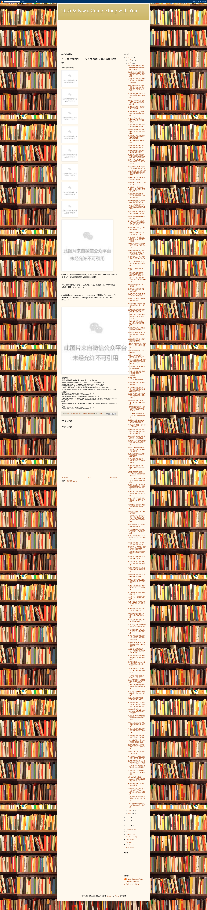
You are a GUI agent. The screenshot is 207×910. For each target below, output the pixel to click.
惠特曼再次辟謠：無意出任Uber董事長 (136, 108)
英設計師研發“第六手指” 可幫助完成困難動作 (136, 421)
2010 (128, 820)
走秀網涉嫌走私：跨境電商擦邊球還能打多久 (136, 543)
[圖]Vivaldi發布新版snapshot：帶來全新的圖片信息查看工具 (136, 779)
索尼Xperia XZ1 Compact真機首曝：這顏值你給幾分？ (136, 693)
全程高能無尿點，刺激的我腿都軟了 (136, 383)
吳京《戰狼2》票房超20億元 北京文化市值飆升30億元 (136, 604)
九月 (130, 63)
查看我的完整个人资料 (131, 884)
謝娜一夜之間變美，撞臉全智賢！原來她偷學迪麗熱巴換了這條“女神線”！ (136, 88)
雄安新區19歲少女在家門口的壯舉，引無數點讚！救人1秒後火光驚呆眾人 (136, 791)
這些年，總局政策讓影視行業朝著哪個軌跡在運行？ (136, 724)
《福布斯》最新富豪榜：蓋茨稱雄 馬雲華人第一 (136, 274)
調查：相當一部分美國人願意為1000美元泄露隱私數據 (136, 239)
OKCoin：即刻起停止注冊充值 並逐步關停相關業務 (136, 263)
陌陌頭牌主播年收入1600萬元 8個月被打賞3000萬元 (136, 615)
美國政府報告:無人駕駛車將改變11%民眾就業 (136, 437)
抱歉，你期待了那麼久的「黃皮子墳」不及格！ (136, 213)
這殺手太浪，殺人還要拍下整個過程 (136, 752)
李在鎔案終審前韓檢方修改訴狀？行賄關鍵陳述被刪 (136, 657)
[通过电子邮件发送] (107, 414)
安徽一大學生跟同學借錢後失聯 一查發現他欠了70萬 (136, 500)
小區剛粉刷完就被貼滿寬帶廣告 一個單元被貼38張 (136, 686)
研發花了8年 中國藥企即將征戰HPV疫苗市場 (137, 548)
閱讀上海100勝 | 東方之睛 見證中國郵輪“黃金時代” (136, 334)
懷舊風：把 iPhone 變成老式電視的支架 (136, 299)
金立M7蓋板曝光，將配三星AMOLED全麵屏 (136, 681)
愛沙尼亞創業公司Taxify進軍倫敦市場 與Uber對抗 (136, 762)
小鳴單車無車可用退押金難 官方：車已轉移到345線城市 (136, 80)
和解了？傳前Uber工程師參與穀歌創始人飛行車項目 (136, 581)
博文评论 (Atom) (71, 481)
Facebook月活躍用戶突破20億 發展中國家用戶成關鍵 (136, 207)
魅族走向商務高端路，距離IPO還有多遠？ (136, 621)
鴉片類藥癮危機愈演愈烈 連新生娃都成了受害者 (136, 736)
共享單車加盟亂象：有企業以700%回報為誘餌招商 (136, 467)
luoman (109, 896)
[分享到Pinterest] (115, 414)
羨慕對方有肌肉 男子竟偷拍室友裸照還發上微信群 (136, 487)
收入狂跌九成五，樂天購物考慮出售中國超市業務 (136, 631)
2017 (128, 58)
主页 (89, 477)
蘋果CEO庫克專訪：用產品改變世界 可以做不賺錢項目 (136, 162)
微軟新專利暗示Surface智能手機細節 (136, 229)
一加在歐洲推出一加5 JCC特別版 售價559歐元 (136, 741)
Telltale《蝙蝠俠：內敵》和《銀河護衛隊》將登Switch (136, 670)
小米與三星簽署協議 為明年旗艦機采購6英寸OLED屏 (136, 373)
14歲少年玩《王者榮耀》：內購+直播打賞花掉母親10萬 (136, 279)
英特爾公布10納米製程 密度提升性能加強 (136, 179)
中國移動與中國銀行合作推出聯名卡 (136, 285)
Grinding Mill (130, 845)
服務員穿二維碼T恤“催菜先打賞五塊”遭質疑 (136, 295)
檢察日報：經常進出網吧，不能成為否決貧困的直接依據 (136, 651)
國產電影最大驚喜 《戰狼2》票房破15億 (136, 367)
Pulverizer (129, 842)
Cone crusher (130, 839)
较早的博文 (113, 477)
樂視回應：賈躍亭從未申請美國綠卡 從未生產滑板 (136, 95)
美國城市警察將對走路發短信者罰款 (136, 455)
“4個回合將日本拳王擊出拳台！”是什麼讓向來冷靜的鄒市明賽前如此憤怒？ (136, 519)
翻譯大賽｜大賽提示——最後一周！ (136, 183)
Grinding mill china (132, 837)
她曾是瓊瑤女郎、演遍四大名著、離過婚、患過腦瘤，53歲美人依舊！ (136, 704)
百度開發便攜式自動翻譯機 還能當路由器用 (136, 151)
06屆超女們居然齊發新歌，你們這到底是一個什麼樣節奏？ (136, 195)
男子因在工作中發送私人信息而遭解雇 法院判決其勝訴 (136, 461)
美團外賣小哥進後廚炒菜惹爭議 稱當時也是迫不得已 (136, 493)
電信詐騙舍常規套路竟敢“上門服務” (136, 290)
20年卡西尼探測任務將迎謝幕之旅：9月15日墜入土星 (136, 531)
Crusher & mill (130, 834)
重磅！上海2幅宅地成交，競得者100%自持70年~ (136, 356)
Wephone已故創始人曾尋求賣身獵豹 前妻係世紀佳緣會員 (136, 362)
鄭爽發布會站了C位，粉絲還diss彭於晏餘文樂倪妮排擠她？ (136, 644)
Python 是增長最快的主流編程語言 (136, 217)
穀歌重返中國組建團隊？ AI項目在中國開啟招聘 (136, 156)
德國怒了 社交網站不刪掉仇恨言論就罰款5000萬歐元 (136, 396)
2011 (128, 817)
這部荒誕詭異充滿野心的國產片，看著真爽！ (136, 311)
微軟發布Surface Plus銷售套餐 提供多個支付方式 (136, 258)
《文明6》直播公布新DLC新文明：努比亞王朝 (136, 676)
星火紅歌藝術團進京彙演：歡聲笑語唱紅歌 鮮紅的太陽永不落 (136, 389)
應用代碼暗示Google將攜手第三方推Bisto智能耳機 (136, 113)
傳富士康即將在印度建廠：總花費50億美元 (135, 699)
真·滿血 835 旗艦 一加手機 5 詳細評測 (136, 426)
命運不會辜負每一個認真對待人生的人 (136, 785)
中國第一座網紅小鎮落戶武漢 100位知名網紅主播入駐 (136, 102)
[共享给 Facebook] (113, 414)
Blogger (117, 896)
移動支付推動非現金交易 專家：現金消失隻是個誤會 (136, 131)
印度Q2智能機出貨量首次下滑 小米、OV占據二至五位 (136, 798)
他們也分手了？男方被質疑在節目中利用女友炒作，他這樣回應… (136, 431)
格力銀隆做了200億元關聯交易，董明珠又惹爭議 (136, 757)
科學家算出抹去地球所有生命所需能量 (136, 137)
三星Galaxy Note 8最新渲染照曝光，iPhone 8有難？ (137, 625)
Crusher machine (131, 832)
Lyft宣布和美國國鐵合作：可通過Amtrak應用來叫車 (136, 805)
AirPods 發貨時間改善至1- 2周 (136, 142)
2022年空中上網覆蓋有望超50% (136, 598)
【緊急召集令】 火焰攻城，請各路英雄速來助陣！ (136, 323)
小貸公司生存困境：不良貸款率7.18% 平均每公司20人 (136, 120)
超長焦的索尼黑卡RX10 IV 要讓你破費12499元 (136, 575)
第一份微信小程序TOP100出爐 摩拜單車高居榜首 (136, 167)
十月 (130, 60)
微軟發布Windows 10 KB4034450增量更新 (135, 379)
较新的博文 (66, 477)
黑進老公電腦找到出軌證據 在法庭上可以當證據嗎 (136, 587)
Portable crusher (131, 829)
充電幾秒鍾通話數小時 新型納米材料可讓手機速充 (136, 570)
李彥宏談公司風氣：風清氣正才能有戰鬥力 (136, 340)
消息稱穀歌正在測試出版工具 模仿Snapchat (136, 609)
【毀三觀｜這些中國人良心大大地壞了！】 (136, 233)
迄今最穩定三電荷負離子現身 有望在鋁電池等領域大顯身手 (136, 189)
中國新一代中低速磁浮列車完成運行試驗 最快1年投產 (136, 316)
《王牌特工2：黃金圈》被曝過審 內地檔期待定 (136, 767)
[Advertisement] (103, 35)
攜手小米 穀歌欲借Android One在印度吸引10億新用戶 (136, 537)
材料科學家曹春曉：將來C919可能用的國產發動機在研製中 (136, 67)
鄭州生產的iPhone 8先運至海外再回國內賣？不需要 (136, 305)
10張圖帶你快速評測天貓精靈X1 (136, 553)
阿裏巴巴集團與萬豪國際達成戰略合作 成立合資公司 (136, 731)
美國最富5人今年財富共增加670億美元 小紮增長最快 (136, 717)
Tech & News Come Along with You (99, 10)
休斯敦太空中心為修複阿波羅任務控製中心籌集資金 (136, 74)
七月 (130, 814)
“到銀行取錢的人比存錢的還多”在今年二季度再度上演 (136, 245)
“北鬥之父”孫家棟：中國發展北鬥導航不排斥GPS (136, 506)
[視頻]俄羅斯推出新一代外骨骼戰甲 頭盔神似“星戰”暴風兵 (136, 409)
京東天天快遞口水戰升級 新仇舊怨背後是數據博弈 (136, 563)
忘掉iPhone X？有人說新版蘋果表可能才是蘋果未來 (137, 443)
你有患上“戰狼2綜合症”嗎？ (136, 269)
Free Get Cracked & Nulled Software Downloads (134, 880)
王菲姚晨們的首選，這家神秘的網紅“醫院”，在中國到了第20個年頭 (136, 252)
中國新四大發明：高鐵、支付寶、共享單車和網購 (136, 402)
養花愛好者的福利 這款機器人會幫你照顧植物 (136, 201)
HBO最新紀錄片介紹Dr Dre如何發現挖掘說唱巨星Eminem (136, 474)
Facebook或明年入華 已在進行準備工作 (136, 512)
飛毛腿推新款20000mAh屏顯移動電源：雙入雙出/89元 (136, 664)
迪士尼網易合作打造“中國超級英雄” (136, 593)
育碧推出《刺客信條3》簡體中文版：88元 (136, 558)
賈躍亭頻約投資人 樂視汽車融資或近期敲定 (136, 329)
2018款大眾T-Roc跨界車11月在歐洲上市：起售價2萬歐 (136, 772)
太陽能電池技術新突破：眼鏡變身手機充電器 (136, 146)
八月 (130, 811)
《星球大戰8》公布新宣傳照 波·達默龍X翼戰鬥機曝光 (136, 480)
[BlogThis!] (109, 414)
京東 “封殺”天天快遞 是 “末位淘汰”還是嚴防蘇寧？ (136, 415)
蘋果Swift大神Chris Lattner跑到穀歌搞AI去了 (136, 525)
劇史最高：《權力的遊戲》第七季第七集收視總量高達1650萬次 (136, 223)
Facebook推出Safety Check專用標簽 (136, 351)
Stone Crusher (130, 847)
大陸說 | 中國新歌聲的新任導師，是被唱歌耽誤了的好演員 (136, 449)
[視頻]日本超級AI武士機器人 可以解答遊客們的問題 (136, 346)
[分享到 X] (111, 414)
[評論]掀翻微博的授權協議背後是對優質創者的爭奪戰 (136, 173)
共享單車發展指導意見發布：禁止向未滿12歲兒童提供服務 (136, 638)
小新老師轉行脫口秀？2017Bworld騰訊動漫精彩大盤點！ (136, 711)
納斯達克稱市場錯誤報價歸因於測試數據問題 (136, 126)
